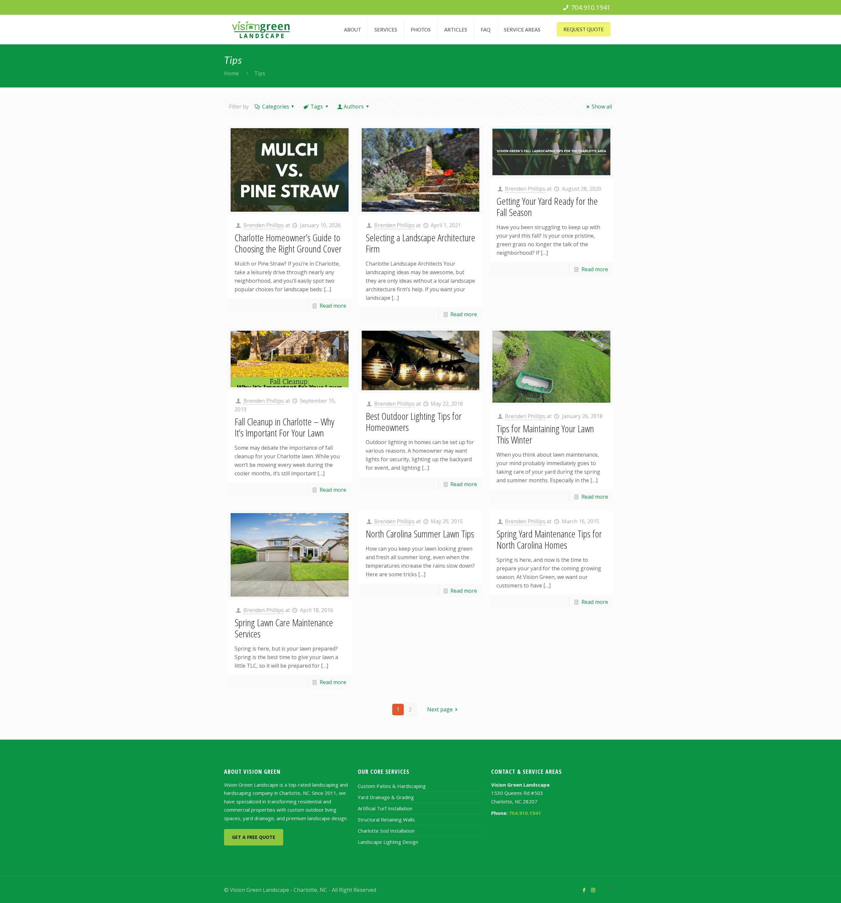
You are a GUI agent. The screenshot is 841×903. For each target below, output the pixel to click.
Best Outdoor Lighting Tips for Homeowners (414, 421)
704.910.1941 (590, 7)
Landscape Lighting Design (388, 842)
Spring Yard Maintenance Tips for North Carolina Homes (549, 539)
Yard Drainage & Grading (386, 797)
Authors (354, 106)
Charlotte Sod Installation (386, 830)
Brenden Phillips (263, 225)
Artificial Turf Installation (385, 808)
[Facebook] (584, 890)
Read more (333, 305)
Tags (316, 106)
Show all (602, 106)
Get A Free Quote (253, 837)
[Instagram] (593, 890)
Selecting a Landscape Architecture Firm (420, 243)
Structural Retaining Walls (386, 819)
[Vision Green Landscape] (261, 29)
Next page (440, 709)
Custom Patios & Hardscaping (392, 786)
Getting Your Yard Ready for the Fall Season (547, 206)
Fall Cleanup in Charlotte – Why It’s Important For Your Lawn (284, 427)
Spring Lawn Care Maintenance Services (284, 628)
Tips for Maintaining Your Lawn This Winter (545, 434)
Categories (275, 106)
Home (231, 73)
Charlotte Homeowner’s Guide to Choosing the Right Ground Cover (288, 243)
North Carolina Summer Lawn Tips (420, 533)
